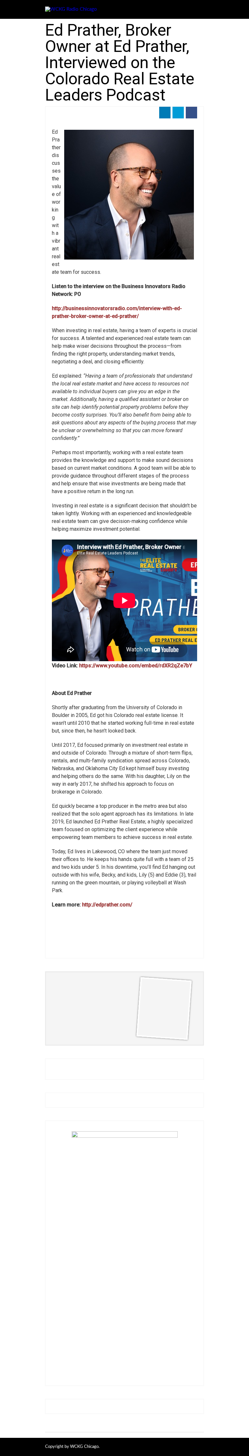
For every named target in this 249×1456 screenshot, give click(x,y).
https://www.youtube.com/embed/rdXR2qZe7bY (135, 665)
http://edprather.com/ (107, 905)
